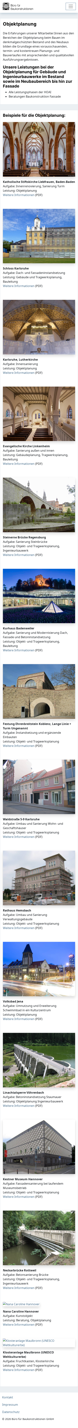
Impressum (10, 1405)
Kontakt (7, 1397)
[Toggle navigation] (71, 6)
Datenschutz (11, 1412)
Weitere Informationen (18, 195)
